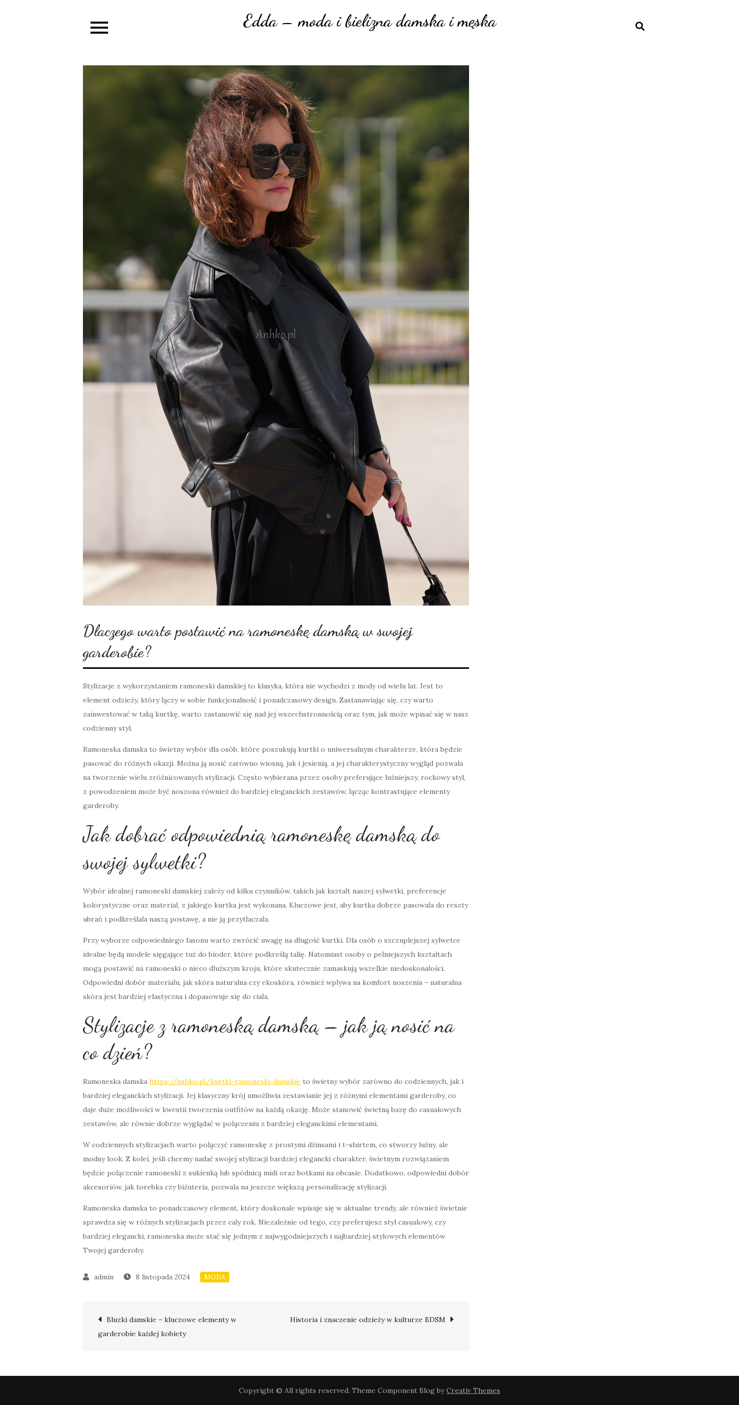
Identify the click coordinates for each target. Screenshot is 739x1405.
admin (104, 1276)
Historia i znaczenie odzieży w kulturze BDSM (367, 1319)
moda (214, 1277)
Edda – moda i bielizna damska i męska (369, 21)
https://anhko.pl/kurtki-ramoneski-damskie (225, 1081)
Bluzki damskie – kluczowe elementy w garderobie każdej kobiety (167, 1326)
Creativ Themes (473, 1390)
